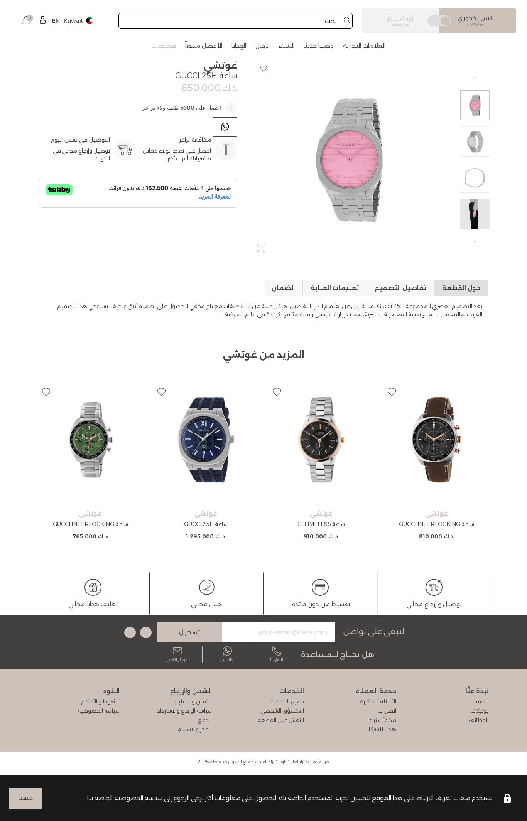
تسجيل (189, 632)
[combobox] (235, 20)
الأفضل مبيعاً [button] (203, 45)
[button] (25, 21)
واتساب (227, 659)
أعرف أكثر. (177, 158)
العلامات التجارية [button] (364, 45)
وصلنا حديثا (319, 45)
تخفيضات (163, 45)
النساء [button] (286, 45)
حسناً (25, 798)
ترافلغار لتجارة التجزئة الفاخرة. (279, 761)
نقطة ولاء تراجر (161, 108)
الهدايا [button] (238, 45)
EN (56, 20)
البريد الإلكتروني (177, 659)
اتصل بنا (276, 659)
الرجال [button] (262, 45)
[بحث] (346, 21)
